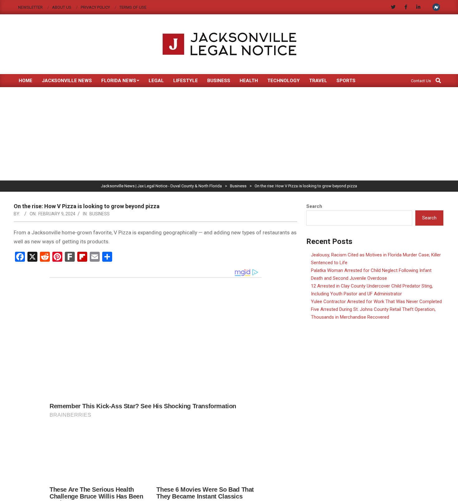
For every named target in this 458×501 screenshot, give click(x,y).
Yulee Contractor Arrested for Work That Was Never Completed (376, 301)
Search (314, 206)
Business (99, 213)
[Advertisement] (229, 133)
